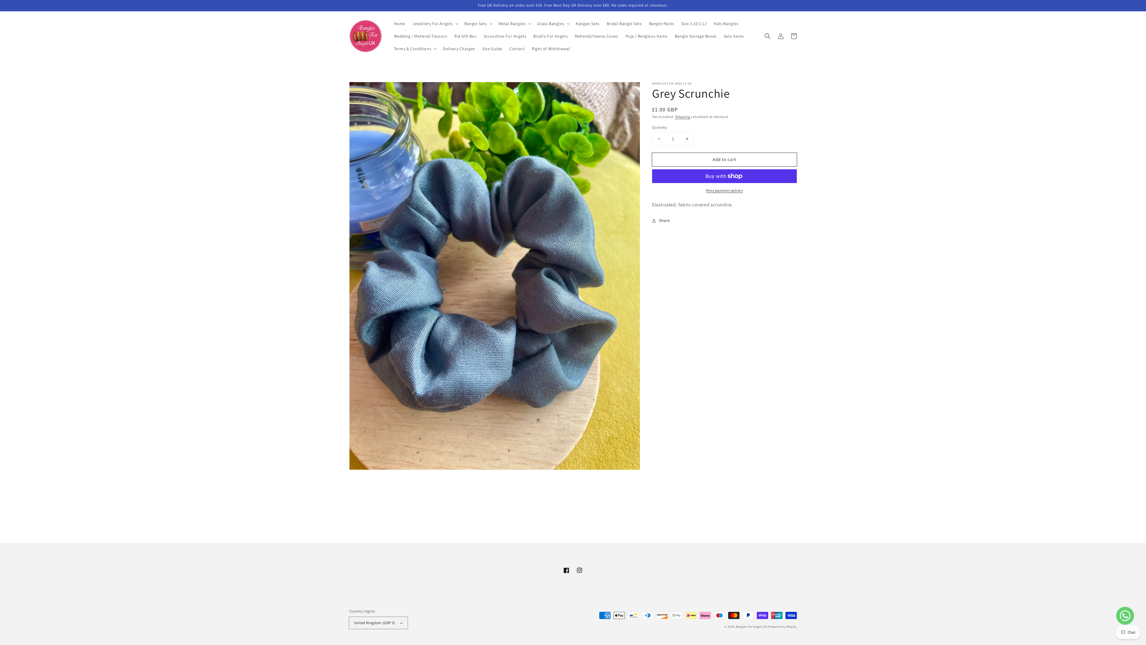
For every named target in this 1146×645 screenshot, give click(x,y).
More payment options (724, 190)
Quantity (659, 127)
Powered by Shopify (782, 627)
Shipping (682, 116)
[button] (435, 23)
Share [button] (664, 220)
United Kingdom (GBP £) (374, 622)
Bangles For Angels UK (752, 627)
